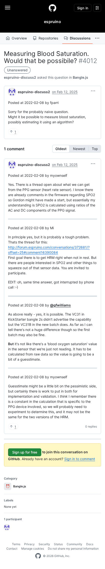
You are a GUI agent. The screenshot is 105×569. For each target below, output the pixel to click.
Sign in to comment (79, 459)
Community (74, 544)
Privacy (29, 544)
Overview (19, 38)
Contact (11, 548)
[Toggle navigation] (7, 7)
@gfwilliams (60, 305)
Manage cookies (32, 548)
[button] (97, 38)
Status (58, 544)
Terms (16, 544)
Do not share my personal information (73, 548)
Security (44, 544)
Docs (89, 544)
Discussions (80, 38)
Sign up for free (24, 452)
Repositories (48, 38)
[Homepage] (52, 8)
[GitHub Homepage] (38, 556)
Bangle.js (80, 77)
